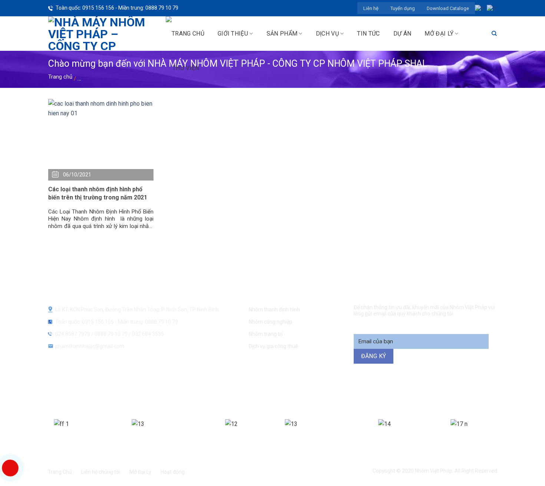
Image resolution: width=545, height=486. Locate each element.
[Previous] (46, 433)
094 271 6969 (401, 393)
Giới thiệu (233, 33)
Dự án (402, 33)
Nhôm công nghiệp (270, 322)
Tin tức (368, 33)
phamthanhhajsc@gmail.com (89, 346)
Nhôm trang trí (266, 334)
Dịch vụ (327, 33)
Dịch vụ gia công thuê (273, 346)
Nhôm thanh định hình (274, 310)
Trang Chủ (60, 472)
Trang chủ (60, 76)
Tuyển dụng (402, 8)
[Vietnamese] (492, 7)
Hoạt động (173, 472)
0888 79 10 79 (112, 334)
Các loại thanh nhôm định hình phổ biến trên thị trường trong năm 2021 (97, 193)
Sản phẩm (282, 33)
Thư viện (185, 68)
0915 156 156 (192, 393)
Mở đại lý (439, 33)
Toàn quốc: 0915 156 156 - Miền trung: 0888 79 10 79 (117, 8)
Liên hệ (371, 8)
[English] (481, 7)
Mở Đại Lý (140, 472)
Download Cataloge (448, 8)
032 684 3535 (148, 334)
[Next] (497, 433)
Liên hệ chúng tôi (100, 472)
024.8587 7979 (72, 334)
